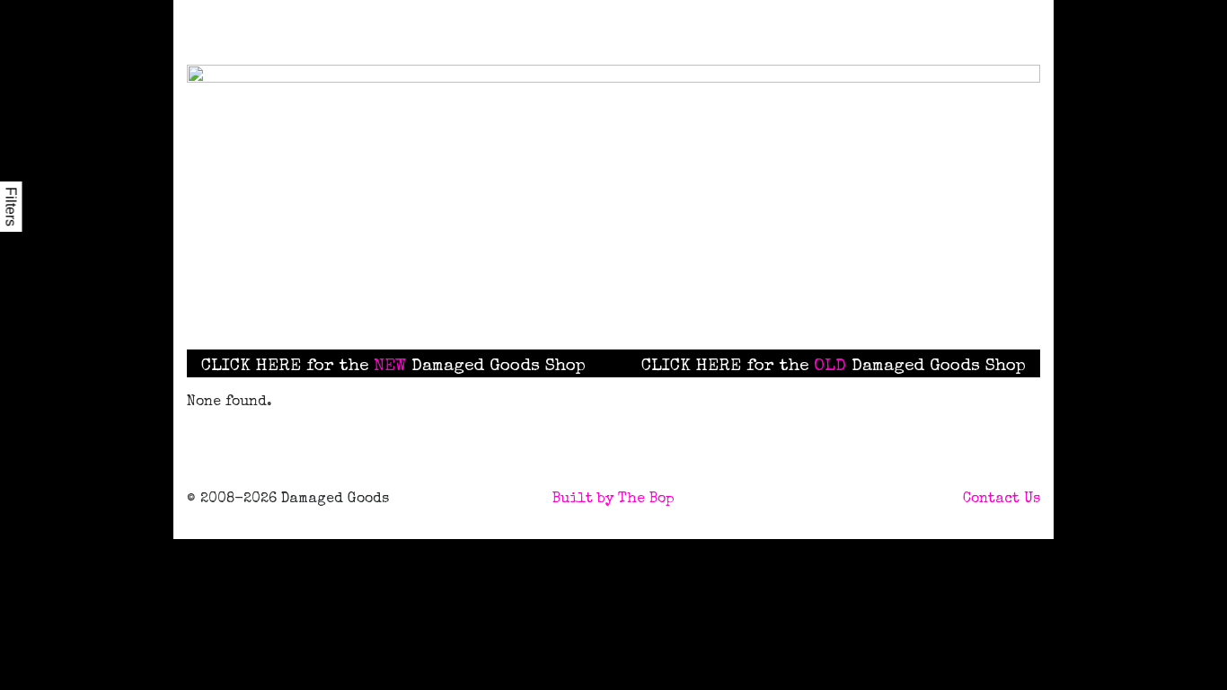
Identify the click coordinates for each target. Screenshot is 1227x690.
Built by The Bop (613, 499)
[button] (706, 301)
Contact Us (1001, 499)
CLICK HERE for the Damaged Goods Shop (393, 367)
